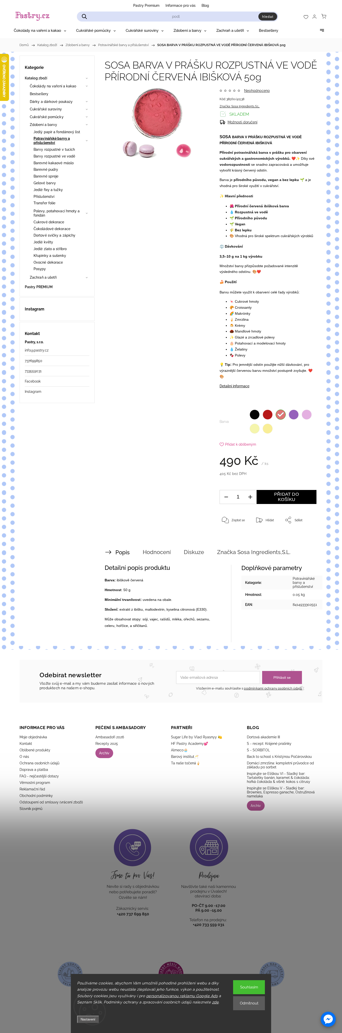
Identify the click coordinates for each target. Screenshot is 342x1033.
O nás (24, 757)
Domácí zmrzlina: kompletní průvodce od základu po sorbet (280, 765)
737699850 (33, 361)
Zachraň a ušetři (43, 277)
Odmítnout (249, 1003)
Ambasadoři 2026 (109, 737)
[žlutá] (268, 428)
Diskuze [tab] (194, 552)
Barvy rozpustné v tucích (54, 149)
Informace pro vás (180, 6)
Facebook (33, 381)
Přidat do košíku (286, 497)
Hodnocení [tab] (157, 552)
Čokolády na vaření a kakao (53, 86)
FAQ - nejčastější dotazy (39, 776)
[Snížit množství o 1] (226, 497)
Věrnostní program (35, 783)
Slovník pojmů (31, 809)
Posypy (40, 269)
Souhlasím (249, 987)
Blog (205, 6)
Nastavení (88, 1019)
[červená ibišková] (281, 414)
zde (215, 1002)
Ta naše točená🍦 (185, 763)
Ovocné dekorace (48, 262)
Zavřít (306, 536)
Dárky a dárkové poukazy (51, 102)
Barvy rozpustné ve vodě (54, 156)
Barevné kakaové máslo (54, 163)
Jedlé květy (43, 242)
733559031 (33, 371)
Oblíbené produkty (35, 750)
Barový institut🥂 (185, 757)
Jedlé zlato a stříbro (50, 249)
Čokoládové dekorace (52, 229)
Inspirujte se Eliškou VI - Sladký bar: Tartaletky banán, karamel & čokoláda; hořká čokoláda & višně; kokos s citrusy (278, 778)
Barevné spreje (46, 176)
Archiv (104, 753)
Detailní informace (234, 386)
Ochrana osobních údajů (39, 763)
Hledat (267, 17)
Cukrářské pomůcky (47, 117)
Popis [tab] (122, 552)
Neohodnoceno (257, 90)
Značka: (240, 106)
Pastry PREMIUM (39, 287)
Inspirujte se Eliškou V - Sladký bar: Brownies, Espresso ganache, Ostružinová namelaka (281, 792)
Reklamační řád (32, 789)
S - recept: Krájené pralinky (269, 744)
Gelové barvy (45, 183)
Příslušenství (44, 197)
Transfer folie (44, 203)
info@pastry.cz (37, 350)
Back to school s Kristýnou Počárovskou (279, 757)
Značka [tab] (253, 552)
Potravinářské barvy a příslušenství (52, 140)
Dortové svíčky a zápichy (54, 235)
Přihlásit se (282, 677)
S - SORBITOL (258, 750)
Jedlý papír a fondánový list (57, 132)
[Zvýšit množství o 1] (250, 497)
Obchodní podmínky (36, 796)
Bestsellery (39, 94)
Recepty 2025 (106, 744)
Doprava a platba (34, 770)
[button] (328, 1019)
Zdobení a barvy (43, 125)
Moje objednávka (33, 737)
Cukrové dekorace (49, 222)
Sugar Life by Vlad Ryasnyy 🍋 (196, 737)
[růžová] (307, 414)
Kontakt (26, 744)
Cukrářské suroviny (46, 109)
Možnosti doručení (242, 122)
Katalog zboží (36, 78)
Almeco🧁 (179, 750)
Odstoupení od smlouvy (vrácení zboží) (51, 802)
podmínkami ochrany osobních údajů (273, 688)
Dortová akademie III (263, 737)
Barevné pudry (46, 169)
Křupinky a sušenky (50, 256)
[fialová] (294, 414)
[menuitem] (40, 31)
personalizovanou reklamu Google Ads (182, 996)
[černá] (255, 414)
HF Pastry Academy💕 (189, 744)
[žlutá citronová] (255, 428)
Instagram (33, 392)
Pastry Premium (146, 6)
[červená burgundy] (268, 414)
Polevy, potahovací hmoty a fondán (57, 213)
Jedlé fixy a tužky (48, 190)
